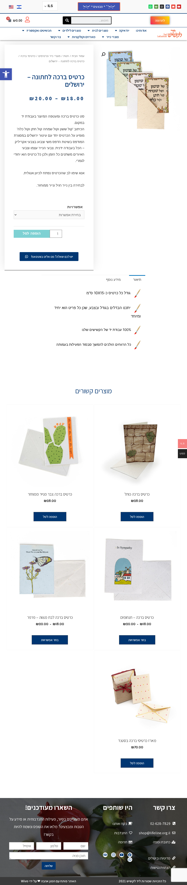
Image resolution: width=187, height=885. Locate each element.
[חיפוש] (67, 20)
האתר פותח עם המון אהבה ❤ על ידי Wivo (48, 881)
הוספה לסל (32, 233)
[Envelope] (173, 7)
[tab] (137, 279)
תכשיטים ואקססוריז (39, 30)
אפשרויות (75, 207)
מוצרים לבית (100, 30)
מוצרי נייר (112, 37)
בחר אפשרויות (137, 640)
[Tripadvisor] (156, 7)
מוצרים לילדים (71, 30)
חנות (66, 56)
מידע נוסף (113, 279)
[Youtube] (179, 7)
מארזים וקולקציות (83, 37)
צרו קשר (55, 37)
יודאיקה (124, 30)
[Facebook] (168, 7)
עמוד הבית (78, 56)
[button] (6, 74)
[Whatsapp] (150, 7)
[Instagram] (162, 7)
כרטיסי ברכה (28, 56)
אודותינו (141, 30)
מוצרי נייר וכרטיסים (49, 56)
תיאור (137, 279)
